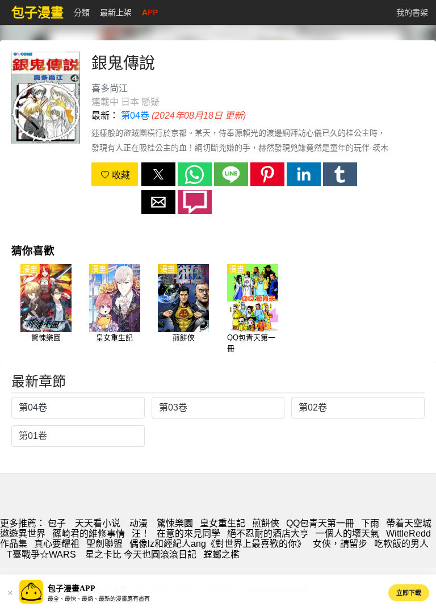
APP (150, 12)
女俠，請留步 (340, 544)
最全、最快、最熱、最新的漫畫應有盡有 (99, 599)
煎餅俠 (265, 523)
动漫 (138, 523)
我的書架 (412, 12)
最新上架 (116, 12)
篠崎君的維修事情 (88, 533)
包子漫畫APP (71, 588)
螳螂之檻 (221, 554)
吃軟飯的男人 (401, 544)
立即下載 (408, 592)
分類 (82, 12)
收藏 (120, 175)
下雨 (370, 523)
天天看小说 (97, 523)
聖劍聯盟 (104, 544)
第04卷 (135, 115)
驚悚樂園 (175, 523)
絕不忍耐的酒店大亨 (268, 533)
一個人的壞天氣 (347, 533)
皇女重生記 (222, 523)
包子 (57, 523)
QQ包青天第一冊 (320, 523)
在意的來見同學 (188, 533)
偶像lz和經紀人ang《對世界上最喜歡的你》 (217, 544)
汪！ (141, 533)
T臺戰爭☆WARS (42, 554)
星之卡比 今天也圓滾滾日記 (140, 554)
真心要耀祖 (56, 544)
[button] (158, 174)
